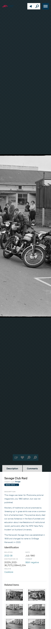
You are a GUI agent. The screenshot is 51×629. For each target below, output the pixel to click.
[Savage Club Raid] (14, 595)
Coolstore (8, 571)
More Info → (12, 485)
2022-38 (8, 555)
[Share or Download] (16, 457)
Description (12, 468)
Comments (32, 468)
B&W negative (32, 562)
